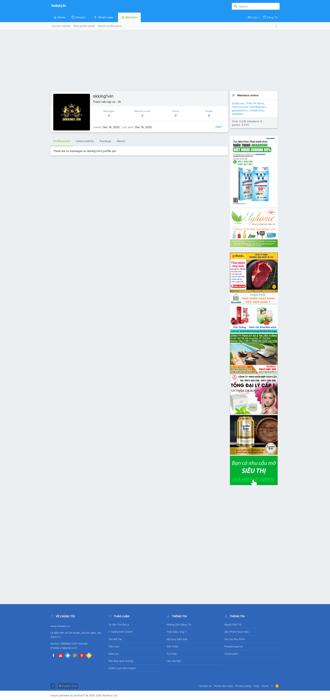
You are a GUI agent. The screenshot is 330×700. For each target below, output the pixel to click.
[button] (88, 17)
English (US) (69, 685)
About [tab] (121, 141)
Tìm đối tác (115, 639)
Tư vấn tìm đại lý (118, 624)
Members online (247, 95)
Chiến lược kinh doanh (122, 668)
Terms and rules (223, 685)
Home (265, 685)
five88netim (256, 110)
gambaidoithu (240, 110)
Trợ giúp (172, 653)
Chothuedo (231, 653)
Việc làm (113, 646)
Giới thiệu (173, 646)
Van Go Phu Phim (234, 639)
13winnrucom (240, 106)
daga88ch (237, 113)
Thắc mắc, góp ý (177, 631)
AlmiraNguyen (257, 106)
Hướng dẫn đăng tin (179, 624)
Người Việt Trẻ (233, 624)
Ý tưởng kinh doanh (120, 631)
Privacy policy (243, 685)
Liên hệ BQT (174, 660)
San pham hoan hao (236, 631)
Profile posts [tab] (61, 141)
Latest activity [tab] (85, 141)
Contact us (205, 685)
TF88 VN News (255, 103)
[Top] (272, 686)
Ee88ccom (238, 103)
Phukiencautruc (233, 646)
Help (256, 685)
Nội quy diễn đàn (177, 639)
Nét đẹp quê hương (120, 660)
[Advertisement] (165, 58)
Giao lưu (113, 653)
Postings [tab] (105, 141)
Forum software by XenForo (84, 695)
